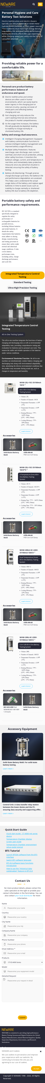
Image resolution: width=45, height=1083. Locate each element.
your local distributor (23, 895)
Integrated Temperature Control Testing (23, 275)
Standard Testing (22, 282)
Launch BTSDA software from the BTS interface (21, 855)
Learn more (25, 431)
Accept (36, 1068)
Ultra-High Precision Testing (22, 287)
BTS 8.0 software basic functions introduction (19, 864)
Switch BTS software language (18, 860)
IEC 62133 (6, 211)
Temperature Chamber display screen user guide (19, 840)
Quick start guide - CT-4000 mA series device (22, 834)
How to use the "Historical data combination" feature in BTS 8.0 (19, 869)
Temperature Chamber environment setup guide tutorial (21, 845)
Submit (23, 1017)
